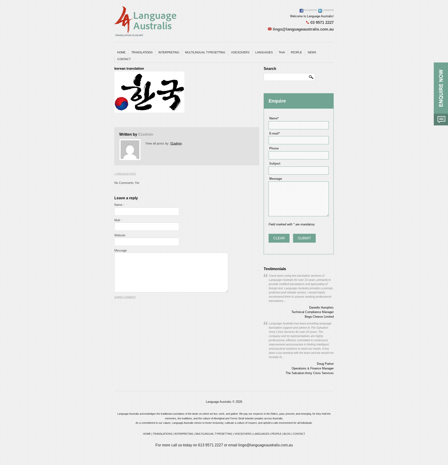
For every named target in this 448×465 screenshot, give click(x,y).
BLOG (287, 433)
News (312, 52)
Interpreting (168, 52)
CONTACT (299, 433)
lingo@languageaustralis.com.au (303, 29)
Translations (142, 52)
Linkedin (328, 10)
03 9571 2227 (321, 22)
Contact (124, 59)
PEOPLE (276, 433)
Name (119, 205)
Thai (282, 52)
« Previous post (125, 173)
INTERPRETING (183, 433)
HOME (147, 433)
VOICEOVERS (242, 433)
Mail (118, 220)
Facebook (310, 10)
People (296, 52)
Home (121, 52)
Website (119, 235)
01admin (145, 134)
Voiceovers (240, 52)
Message (120, 250)
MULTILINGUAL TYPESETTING (205, 52)
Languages (264, 52)
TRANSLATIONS (162, 433)
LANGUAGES (261, 433)
